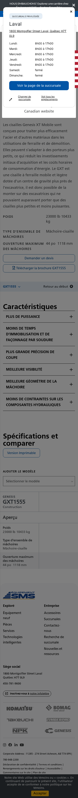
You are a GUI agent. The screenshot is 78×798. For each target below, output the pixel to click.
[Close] (71, 11)
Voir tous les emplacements (49, 98)
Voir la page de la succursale (39, 85)
